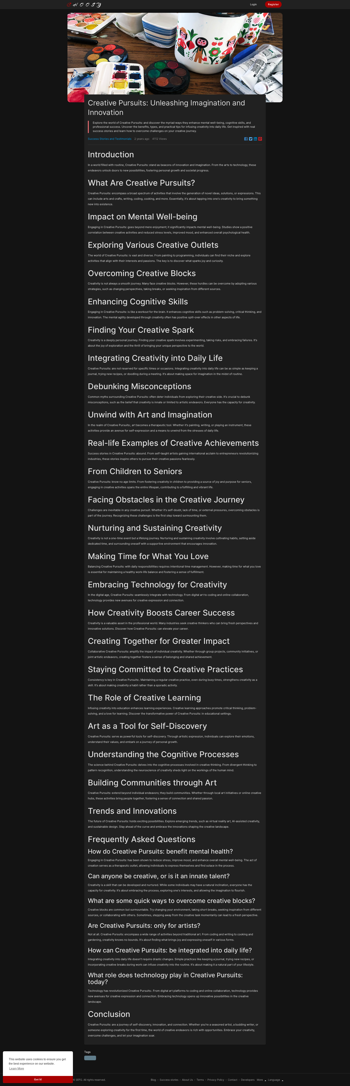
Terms (200, 1079)
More (260, 1079)
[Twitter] (250, 139)
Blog (153, 1079)
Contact (232, 1079)
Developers (247, 1079)
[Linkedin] (255, 139)
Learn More (16, 1068)
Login (253, 4)
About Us (187, 1079)
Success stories (169, 1079)
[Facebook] (246, 139)
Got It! (38, 1079)
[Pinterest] (260, 139)
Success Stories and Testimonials (109, 139)
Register (273, 4)
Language (274, 1079)
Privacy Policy (215, 1079)
